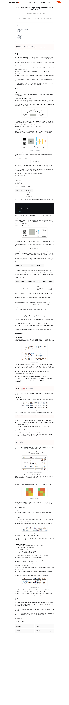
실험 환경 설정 (20, 35)
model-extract (35, 13)
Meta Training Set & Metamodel (23, 29)
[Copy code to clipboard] (53, 204)
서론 (17, 25)
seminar (44, 13)
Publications (42, 2)
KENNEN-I (19, 31)
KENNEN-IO (20, 32)
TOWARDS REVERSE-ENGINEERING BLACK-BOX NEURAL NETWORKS (28, 49)
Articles (48, 2)
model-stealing (29, 13)
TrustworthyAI (13, 2)
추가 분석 (19, 37)
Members (35, 2)
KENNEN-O (19, 30)
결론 (17, 39)
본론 (17, 26)
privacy (40, 13)
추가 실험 (19, 38)
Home (30, 2)
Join (53, 2)
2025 (25, 13)
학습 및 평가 (19, 36)
